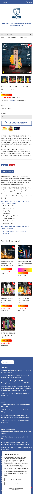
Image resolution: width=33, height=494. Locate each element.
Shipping (11, 100)
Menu (5, 2)
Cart (30, 2)
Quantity (3, 113)
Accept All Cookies (15, 479)
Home (2, 37)
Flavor (3, 105)
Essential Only (16, 484)
